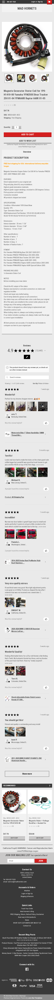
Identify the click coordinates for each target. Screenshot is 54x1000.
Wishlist (27, 891)
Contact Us (27, 926)
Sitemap (22, 996)
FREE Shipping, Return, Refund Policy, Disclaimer (27, 914)
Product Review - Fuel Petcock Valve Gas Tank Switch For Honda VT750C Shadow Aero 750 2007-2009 (27, 944)
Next (50, 47)
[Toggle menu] (3, 3)
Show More (40, 465)
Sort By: (35, 383)
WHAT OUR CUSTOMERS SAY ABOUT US (27, 923)
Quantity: (7, 127)
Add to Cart (14, 838)
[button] (44, 350)
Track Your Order (27, 908)
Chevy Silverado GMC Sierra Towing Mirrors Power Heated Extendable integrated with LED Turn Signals (27, 949)
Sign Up (40, 2)
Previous (4, 47)
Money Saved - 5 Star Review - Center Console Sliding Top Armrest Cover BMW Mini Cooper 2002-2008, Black (27, 954)
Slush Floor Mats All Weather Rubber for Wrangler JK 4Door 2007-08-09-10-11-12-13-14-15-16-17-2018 (27, 939)
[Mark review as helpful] (46, 423)
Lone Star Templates (35, 998)
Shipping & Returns (27, 896)
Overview (27, 152)
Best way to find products (27, 917)
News (27, 920)
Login (33, 2)
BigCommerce (15, 998)
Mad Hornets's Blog (27, 911)
